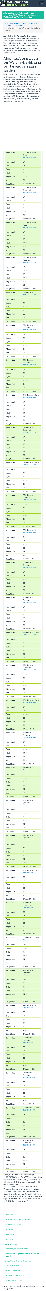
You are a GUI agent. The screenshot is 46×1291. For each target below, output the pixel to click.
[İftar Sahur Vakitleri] (14, 3)
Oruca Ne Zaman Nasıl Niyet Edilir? (18, 1220)
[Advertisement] (23, 126)
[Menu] (41, 3)
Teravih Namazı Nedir (13, 1224)
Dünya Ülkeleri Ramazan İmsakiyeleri (18, 1261)
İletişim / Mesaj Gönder (13, 1280)
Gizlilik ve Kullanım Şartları (15, 1275)
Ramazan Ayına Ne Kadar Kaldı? (16, 1249)
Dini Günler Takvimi (12, 1266)
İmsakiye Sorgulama (12, 1270)
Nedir (9, 1229)
